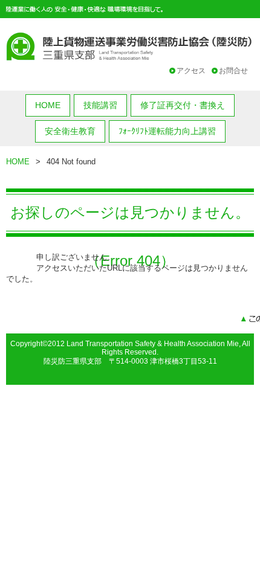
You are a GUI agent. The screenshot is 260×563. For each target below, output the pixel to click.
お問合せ (233, 70)
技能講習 (100, 105)
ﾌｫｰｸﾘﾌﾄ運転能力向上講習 (167, 131)
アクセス (191, 70)
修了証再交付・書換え (182, 105)
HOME (47, 105)
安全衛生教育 (70, 131)
